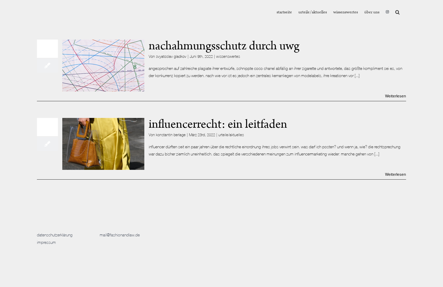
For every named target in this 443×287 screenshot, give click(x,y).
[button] (397, 12)
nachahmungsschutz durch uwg (224, 45)
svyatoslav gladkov (171, 56)
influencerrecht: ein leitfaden (218, 124)
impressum (46, 242)
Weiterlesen (395, 96)
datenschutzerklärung (55, 235)
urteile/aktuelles (231, 135)
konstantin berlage (171, 135)
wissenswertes (228, 56)
